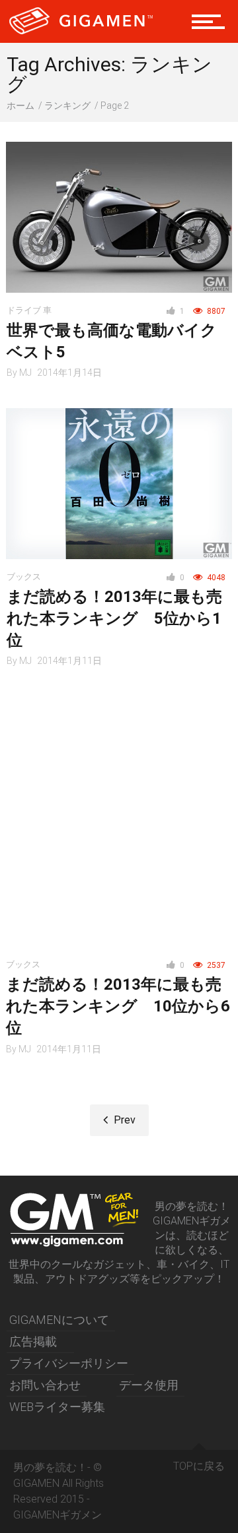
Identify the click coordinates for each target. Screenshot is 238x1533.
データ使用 (148, 1385)
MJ (25, 372)
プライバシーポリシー (68, 1363)
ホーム (20, 105)
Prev (123, 1120)
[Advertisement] (119, 815)
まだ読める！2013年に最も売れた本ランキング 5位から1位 (114, 618)
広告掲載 (33, 1341)
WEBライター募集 (57, 1407)
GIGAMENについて (59, 1320)
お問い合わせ (45, 1385)
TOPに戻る (199, 1466)
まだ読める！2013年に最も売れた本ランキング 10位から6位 (118, 1006)
